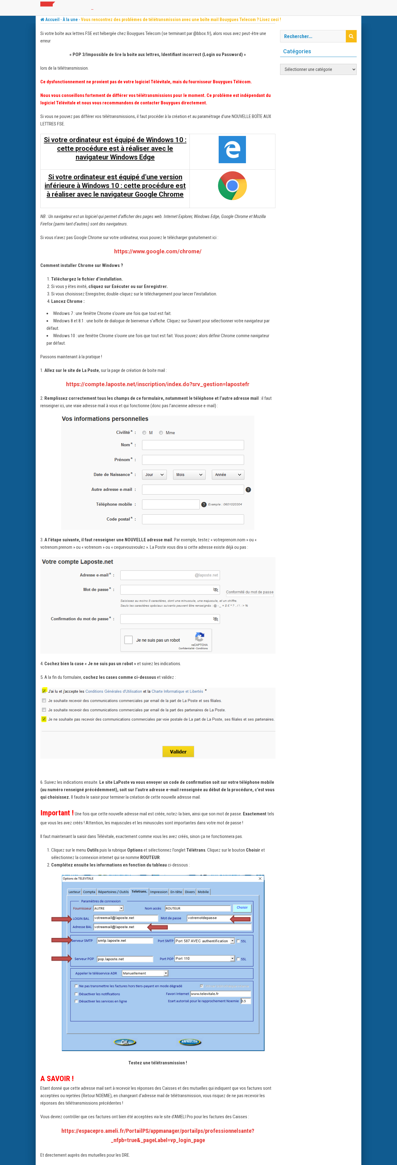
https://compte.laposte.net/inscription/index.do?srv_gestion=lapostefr (157, 384)
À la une (70, 19)
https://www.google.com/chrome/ (158, 251)
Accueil (52, 19)
